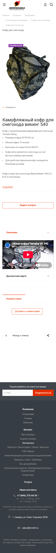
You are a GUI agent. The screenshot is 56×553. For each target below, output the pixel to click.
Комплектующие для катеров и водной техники (28, 455)
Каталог (28, 429)
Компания (28, 409)
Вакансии (28, 422)
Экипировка (28, 443)
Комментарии (14, 298)
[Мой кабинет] (45, 4)
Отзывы (28, 418)
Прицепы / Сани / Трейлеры (28, 459)
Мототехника (28, 434)
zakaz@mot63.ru (30, 528)
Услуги (28, 482)
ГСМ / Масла (28, 451)
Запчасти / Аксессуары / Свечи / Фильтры (28, 447)
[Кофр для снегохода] (28, 72)
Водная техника (28, 439)
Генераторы (28, 475)
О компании (28, 414)
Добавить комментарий (27, 311)
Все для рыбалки (28, 464)
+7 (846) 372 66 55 (27, 495)
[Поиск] (51, 4)
